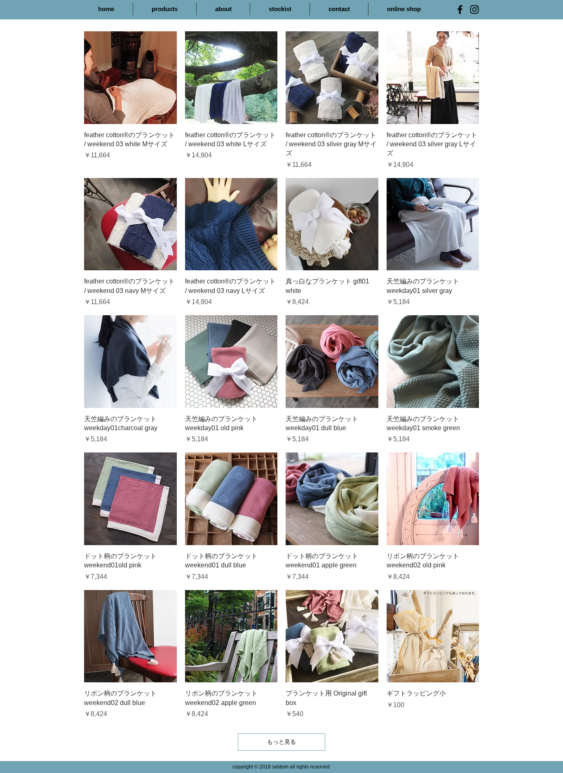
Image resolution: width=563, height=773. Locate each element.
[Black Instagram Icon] (474, 9)
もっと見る (281, 741)
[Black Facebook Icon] (460, 9)
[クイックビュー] (130, 77)
